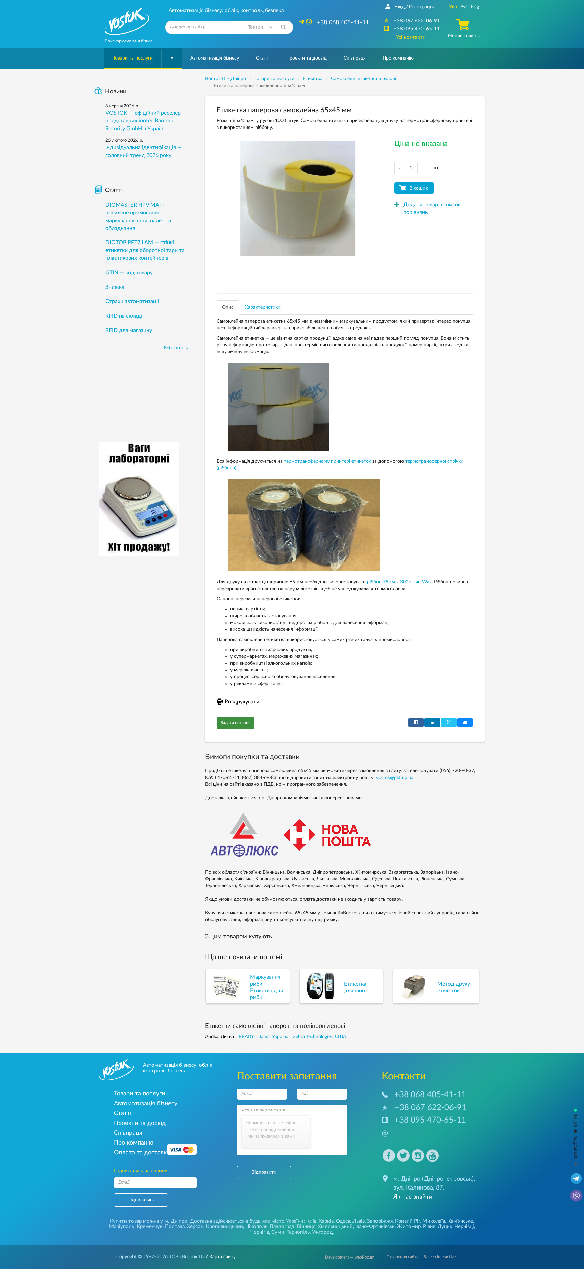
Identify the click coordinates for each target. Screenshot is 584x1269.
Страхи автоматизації (132, 301)
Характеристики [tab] (263, 307)
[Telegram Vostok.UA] (576, 1178)
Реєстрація (421, 6)
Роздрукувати (242, 702)
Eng (475, 6)
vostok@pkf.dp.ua (394, 777)
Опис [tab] (228, 307)
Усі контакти (411, 37)
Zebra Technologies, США (319, 1036)
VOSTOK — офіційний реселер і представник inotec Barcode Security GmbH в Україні (144, 120)
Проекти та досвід (306, 58)
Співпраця (355, 58)
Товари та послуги (133, 58)
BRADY (246, 1036)
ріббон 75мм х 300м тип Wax (399, 582)
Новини (115, 92)
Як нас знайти (412, 1197)
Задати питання (235, 723)
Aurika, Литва (219, 1036)
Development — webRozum (349, 1257)
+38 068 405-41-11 (430, 1095)
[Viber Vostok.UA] (576, 1195)
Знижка (114, 287)
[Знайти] (283, 27)
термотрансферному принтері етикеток (327, 461)
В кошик (418, 188)
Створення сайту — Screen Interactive (421, 1257)
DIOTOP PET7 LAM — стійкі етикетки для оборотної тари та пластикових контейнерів (145, 250)
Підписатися (141, 1200)
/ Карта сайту (220, 1256)
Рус (464, 6)
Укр (453, 6)
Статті (262, 58)
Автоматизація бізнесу (214, 58)
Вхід (399, 6)
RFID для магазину (128, 330)
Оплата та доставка (142, 1152)
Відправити (263, 1172)
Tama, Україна (273, 1036)
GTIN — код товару (129, 272)
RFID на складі (123, 316)
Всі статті (174, 348)
